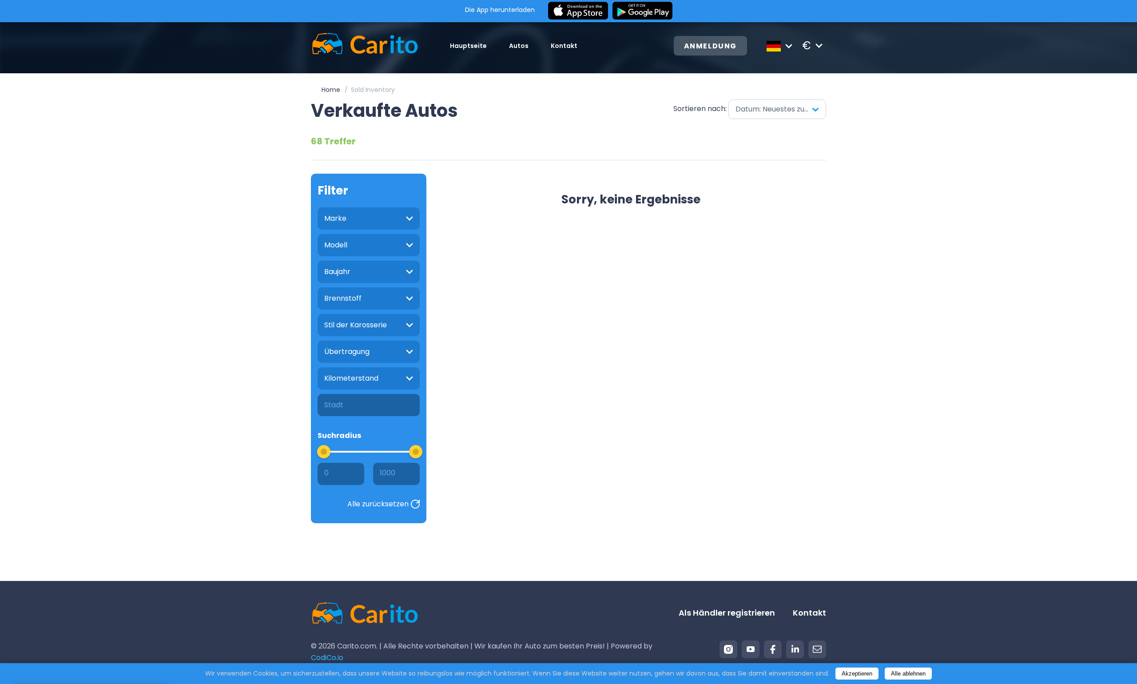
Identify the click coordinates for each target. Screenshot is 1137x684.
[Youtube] (750, 649)
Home (331, 89)
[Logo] (365, 45)
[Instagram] (728, 649)
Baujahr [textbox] (337, 271)
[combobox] (777, 109)
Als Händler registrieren (727, 612)
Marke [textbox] (335, 218)
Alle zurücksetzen (378, 504)
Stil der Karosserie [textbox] (355, 325)
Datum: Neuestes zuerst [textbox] (777, 109)
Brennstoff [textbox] (343, 298)
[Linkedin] (795, 649)
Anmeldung (710, 46)
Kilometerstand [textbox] (351, 378)
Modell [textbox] (335, 245)
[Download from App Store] (578, 11)
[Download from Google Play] (642, 11)
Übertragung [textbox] (347, 351)
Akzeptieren (857, 673)
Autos (519, 45)
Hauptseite (468, 45)
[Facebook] (773, 649)
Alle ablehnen (908, 673)
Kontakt (564, 45)
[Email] (817, 649)
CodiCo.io (327, 657)
